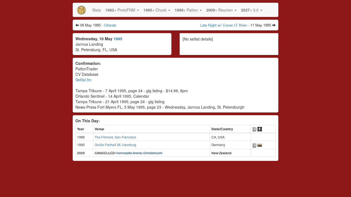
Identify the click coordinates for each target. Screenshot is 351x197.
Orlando (110, 25)
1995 (118, 38)
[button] (122, 10)
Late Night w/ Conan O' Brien (223, 25)
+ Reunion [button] (220, 10)
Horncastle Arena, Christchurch (139, 152)
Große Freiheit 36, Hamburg (115, 144)
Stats (96, 10)
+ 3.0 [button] (250, 10)
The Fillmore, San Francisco (115, 137)
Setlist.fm (83, 79)
